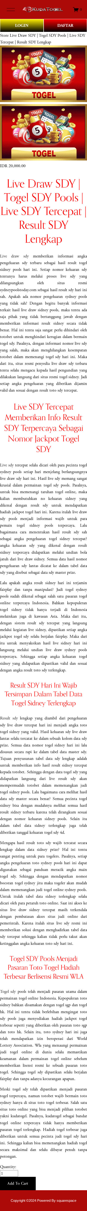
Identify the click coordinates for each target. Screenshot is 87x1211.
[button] (18, 1183)
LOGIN (22, 25)
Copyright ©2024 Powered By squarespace (43, 1200)
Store (4, 35)
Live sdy (7, 465)
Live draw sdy (14, 256)
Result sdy (9, 718)
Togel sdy (8, 991)
